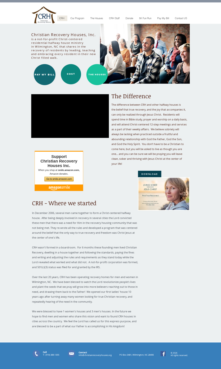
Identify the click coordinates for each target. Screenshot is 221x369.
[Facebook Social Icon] (163, 353)
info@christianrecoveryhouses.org (95, 355)
